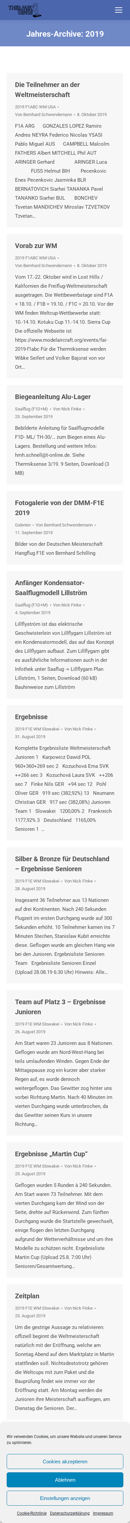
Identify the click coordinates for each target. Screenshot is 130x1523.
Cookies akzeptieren (65, 1461)
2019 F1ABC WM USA (35, 106)
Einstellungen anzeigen (65, 1498)
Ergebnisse (31, 717)
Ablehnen (65, 1480)
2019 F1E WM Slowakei (37, 728)
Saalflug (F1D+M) (31, 408)
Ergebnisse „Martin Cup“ (51, 1154)
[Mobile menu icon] (118, 10)
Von (43, 114)
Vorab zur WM (36, 246)
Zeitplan (27, 1296)
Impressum (103, 1513)
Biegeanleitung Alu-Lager (53, 397)
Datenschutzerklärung (70, 1513)
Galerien (23, 524)
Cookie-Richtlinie (32, 1513)
